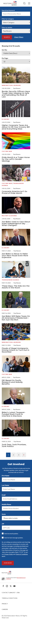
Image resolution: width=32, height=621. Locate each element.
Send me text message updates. (13, 538)
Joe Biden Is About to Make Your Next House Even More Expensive (15, 255)
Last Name (5, 485)
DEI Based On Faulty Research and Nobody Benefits (12, 382)
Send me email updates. (11, 533)
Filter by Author (7, 27)
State (4, 514)
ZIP (3, 524)
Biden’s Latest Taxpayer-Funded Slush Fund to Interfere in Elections (13, 414)
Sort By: (4, 50)
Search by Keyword (8, 10)
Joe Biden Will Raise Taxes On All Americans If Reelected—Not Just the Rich (16, 318)
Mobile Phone (6, 504)
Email (3, 495)
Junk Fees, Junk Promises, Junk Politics (14, 445)
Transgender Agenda (10, 280)
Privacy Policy (8, 554)
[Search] (24, 3)
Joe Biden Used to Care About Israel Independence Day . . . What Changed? (16, 223)
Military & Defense (9, 215)
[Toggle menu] (29, 3)
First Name (5, 475)
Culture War (7, 151)
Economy (5, 119)
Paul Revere (16, 88)
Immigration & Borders (11, 85)
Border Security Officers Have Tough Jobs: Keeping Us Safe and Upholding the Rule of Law (16, 94)
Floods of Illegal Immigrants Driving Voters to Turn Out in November (15, 350)
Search (7, 37)
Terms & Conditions (22, 554)
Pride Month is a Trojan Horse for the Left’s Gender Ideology (16, 159)
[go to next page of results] (24, 455)
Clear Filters (18, 37)
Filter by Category (8, 19)
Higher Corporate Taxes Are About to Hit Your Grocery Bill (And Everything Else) (16, 127)
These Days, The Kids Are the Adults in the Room (16, 287)
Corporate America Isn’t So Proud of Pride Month (14, 192)
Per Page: (5, 58)
